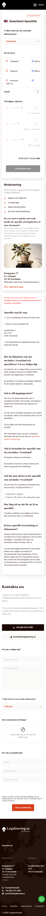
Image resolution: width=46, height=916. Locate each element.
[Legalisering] (4, 5)
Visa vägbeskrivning (13, 287)
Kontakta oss (7, 845)
